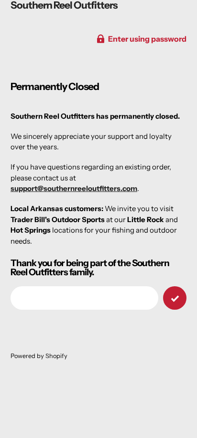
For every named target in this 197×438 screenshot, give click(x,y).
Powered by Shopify (39, 355)
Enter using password (147, 39)
